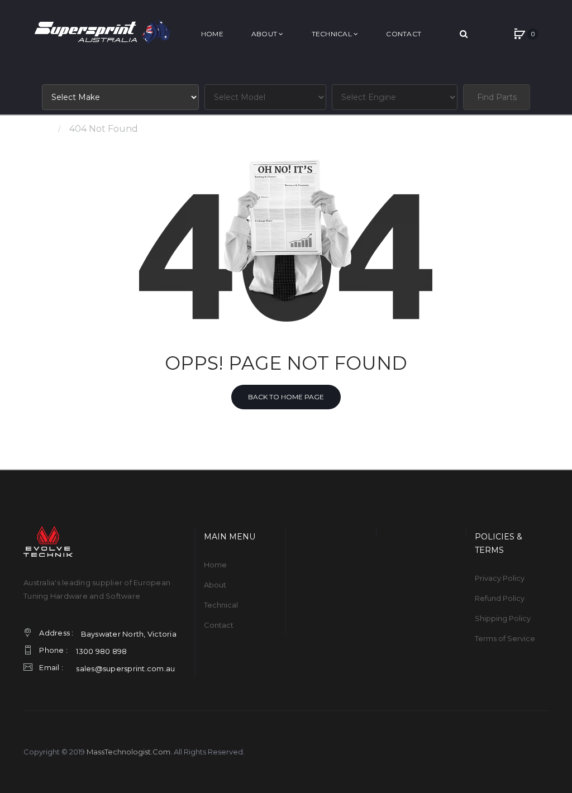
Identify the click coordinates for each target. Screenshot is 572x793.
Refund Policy (500, 598)
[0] (519, 34)
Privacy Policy (500, 578)
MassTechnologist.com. (129, 751)
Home (37, 128)
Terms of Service (505, 638)
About (215, 584)
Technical (221, 604)
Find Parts (497, 97)
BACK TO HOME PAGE (286, 397)
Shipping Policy (503, 618)
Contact (218, 624)
